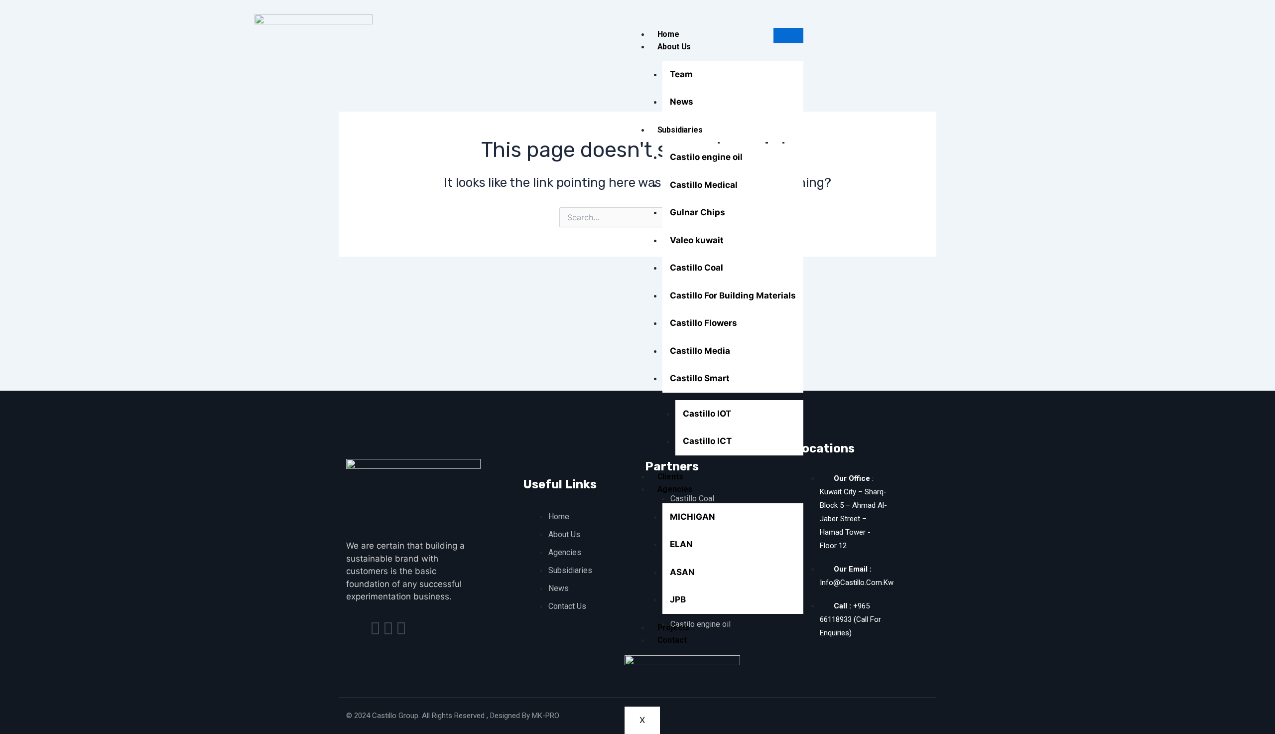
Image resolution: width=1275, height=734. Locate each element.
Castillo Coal (696, 268)
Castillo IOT (707, 414)
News (681, 102)
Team (681, 74)
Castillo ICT (707, 441)
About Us (674, 46)
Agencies (675, 489)
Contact (672, 640)
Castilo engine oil (706, 157)
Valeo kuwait (697, 240)
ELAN (681, 544)
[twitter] (388, 628)
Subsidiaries (680, 130)
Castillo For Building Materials (733, 295)
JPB (678, 599)
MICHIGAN (692, 517)
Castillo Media (700, 351)
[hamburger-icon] (788, 35)
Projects (673, 627)
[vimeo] (401, 628)
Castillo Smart (700, 378)
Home (668, 34)
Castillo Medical (704, 185)
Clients (670, 476)
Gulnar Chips (697, 212)
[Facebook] (375, 628)
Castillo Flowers (703, 323)
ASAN (682, 572)
